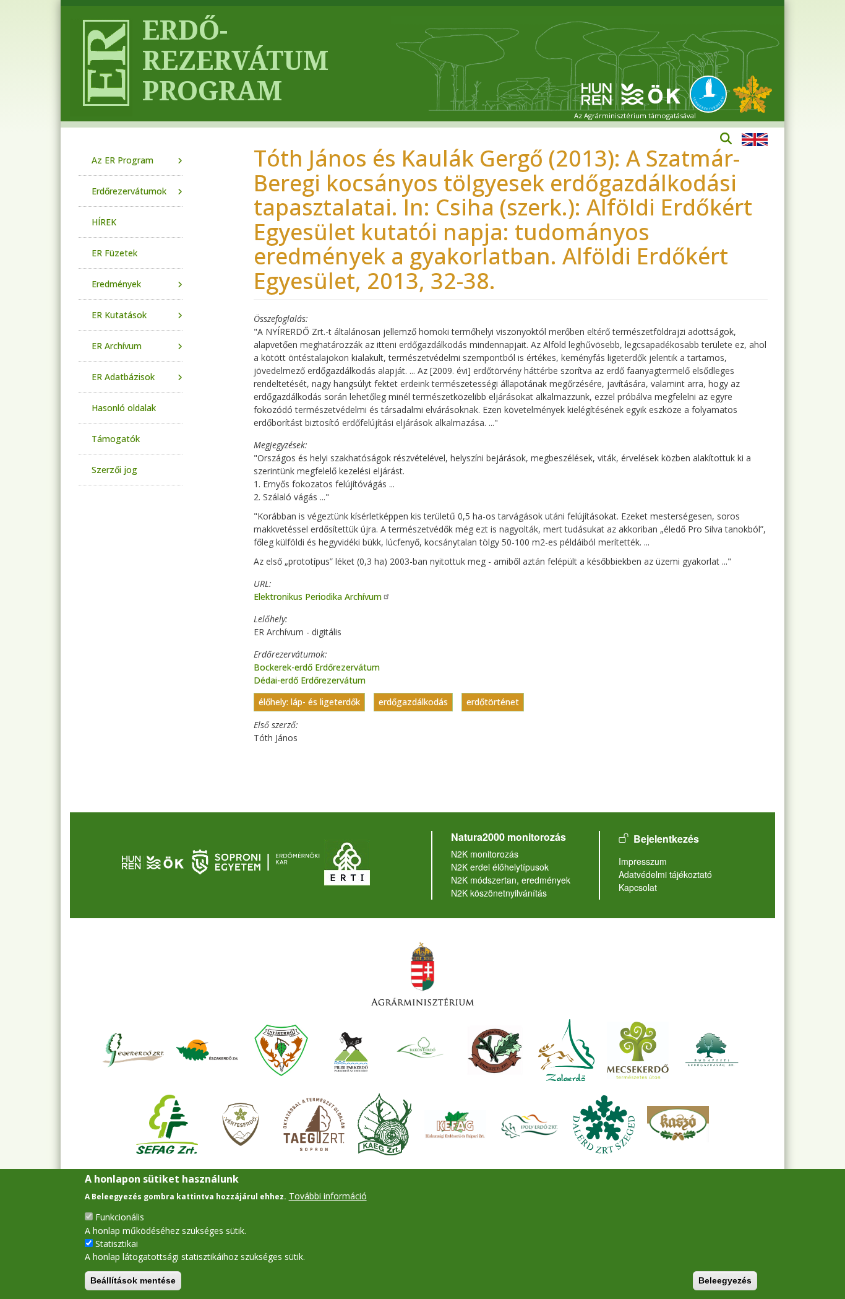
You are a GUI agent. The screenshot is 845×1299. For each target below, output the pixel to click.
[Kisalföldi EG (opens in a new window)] (385, 1122)
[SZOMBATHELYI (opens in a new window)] (495, 1048)
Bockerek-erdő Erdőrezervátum (317, 667)
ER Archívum (117, 346)
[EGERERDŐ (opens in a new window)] (133, 1048)
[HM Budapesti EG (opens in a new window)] (712, 1048)
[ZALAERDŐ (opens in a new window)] (566, 1048)
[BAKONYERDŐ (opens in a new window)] (421, 1048)
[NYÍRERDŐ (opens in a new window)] (281, 1048)
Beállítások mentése (133, 1280)
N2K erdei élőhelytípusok (500, 867)
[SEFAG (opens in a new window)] (167, 1122)
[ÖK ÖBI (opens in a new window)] (153, 860)
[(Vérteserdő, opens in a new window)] (241, 1122)
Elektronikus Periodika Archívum (318, 596)
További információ (328, 1195)
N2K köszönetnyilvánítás (499, 893)
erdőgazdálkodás (413, 702)
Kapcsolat (638, 887)
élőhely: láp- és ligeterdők (309, 702)
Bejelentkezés (666, 839)
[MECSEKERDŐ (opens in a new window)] (638, 1048)
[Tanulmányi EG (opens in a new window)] (314, 1122)
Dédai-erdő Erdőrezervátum (310, 680)
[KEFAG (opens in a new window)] (455, 1122)
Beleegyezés (725, 1280)
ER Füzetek (114, 253)
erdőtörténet (492, 702)
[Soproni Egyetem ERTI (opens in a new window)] (347, 860)
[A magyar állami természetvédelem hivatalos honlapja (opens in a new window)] (711, 93)
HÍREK (104, 222)
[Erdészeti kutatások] (752, 93)
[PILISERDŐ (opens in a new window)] (351, 1048)
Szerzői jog (114, 470)
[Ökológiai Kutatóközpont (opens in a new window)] (630, 93)
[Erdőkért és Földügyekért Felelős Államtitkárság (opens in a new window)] (422, 973)
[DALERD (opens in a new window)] (604, 1122)
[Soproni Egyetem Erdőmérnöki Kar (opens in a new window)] (257, 860)
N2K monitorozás (484, 854)
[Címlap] (101, 63)
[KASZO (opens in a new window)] (678, 1122)
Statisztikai (116, 1243)
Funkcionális (119, 1217)
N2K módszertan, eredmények (510, 880)
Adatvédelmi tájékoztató (665, 874)
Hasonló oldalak (124, 408)
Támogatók (116, 439)
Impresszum (643, 861)
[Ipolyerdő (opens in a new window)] (529, 1122)
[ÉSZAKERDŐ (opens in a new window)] (207, 1048)
